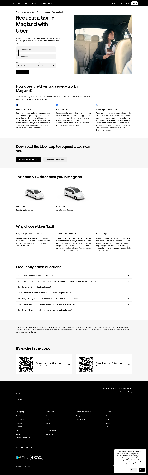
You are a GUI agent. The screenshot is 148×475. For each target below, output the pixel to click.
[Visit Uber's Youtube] (22, 447)
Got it (142, 470)
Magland (46, 12)
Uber (12, 3)
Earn (25, 3)
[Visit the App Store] (36, 457)
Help (120, 3)
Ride (19, 3)
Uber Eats (42, 3)
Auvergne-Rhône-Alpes (32, 12)
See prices (22, 72)
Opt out (133, 470)
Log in (127, 3)
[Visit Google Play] (22, 458)
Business (33, 3)
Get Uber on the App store (29, 159)
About (50, 3)
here (136, 464)
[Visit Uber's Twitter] (31, 447)
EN (115, 3)
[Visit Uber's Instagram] (26, 447)
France (18, 12)
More (18, 43)
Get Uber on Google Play (55, 159)
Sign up (134, 3)
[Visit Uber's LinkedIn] (17, 447)
